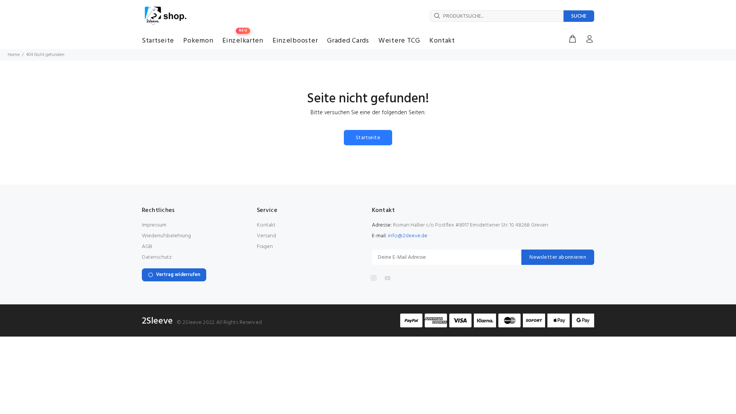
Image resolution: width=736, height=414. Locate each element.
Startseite (368, 137)
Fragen (265, 246)
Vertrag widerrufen (178, 275)
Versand (266, 236)
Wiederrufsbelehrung (166, 236)
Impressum (154, 225)
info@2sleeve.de (407, 236)
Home (14, 55)
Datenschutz (157, 257)
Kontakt (266, 225)
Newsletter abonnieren (557, 257)
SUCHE (578, 16)
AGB (147, 246)
